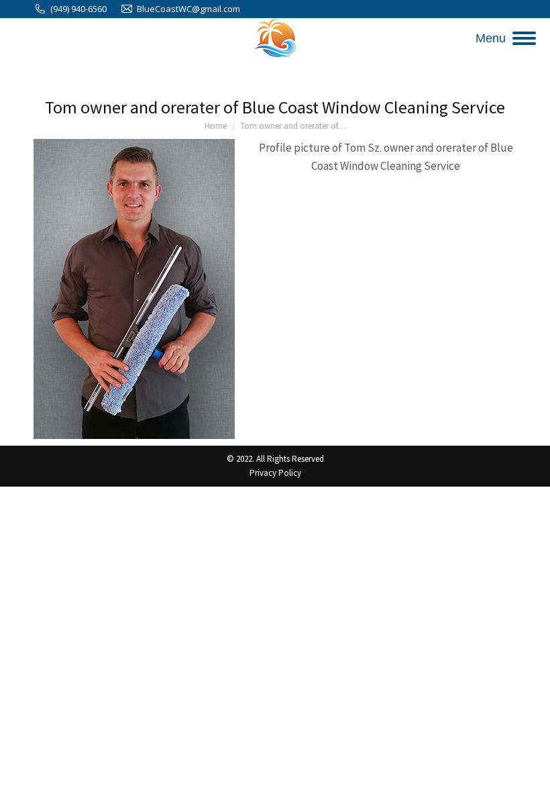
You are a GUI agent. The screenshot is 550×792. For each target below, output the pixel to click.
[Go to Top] (529, 771)
